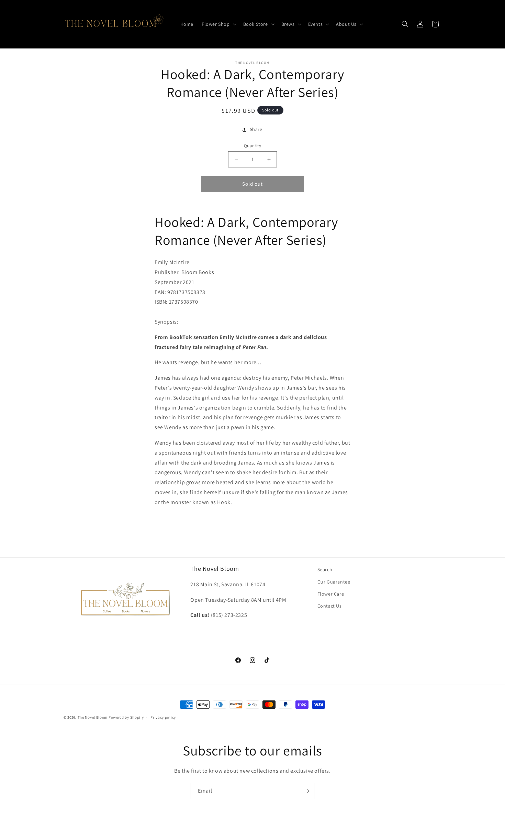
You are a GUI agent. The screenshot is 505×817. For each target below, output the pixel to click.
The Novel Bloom (93, 717)
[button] (218, 24)
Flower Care (330, 594)
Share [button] (256, 129)
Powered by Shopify (126, 717)
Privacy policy (163, 717)
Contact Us (329, 606)
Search (325, 569)
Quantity (252, 146)
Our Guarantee (333, 582)
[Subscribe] (306, 791)
